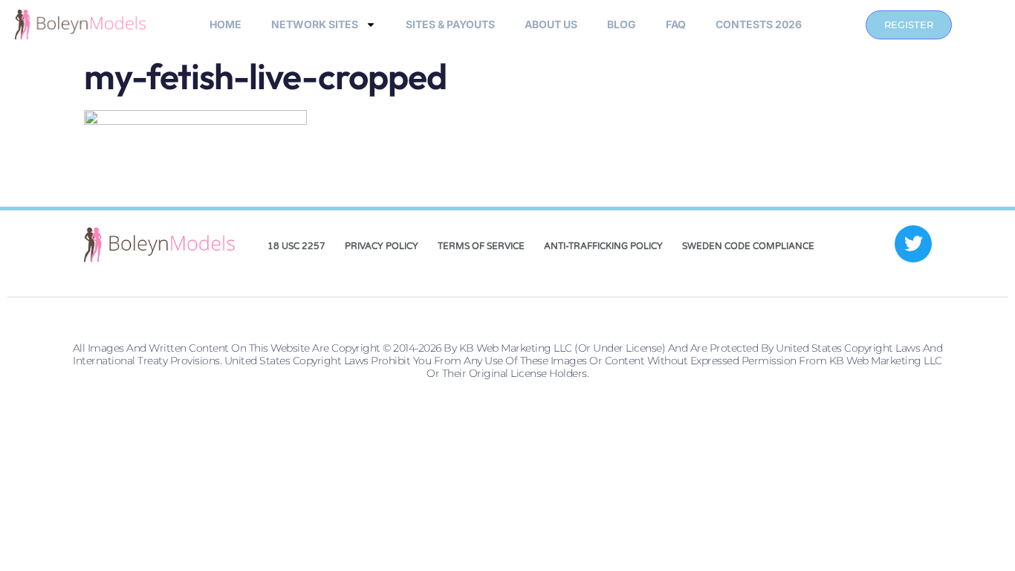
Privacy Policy (381, 246)
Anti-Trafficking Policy (603, 246)
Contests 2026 (759, 24)
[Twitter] (913, 243)
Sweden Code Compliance (748, 246)
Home (225, 24)
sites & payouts (450, 24)
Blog (621, 24)
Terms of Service (481, 246)
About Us (551, 24)
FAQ (676, 24)
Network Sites (314, 24)
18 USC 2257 (296, 246)
